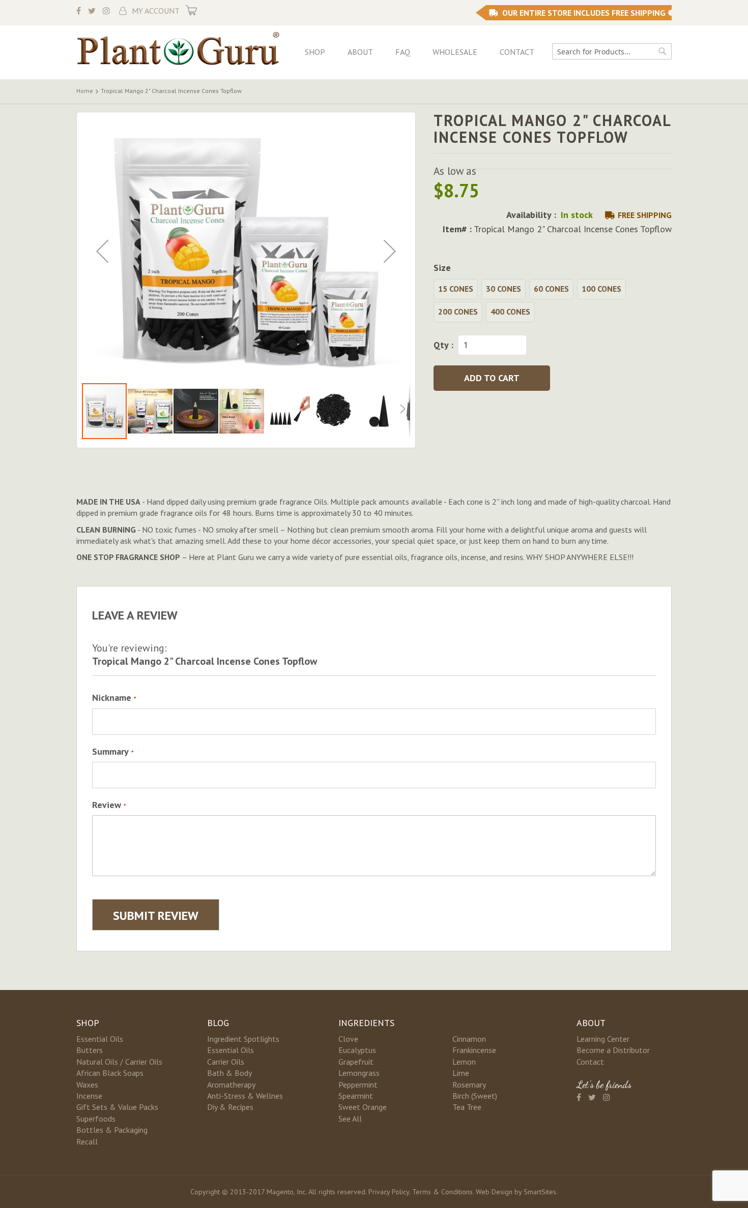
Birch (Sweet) (474, 1096)
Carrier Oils (225, 1062)
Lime (460, 1073)
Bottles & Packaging (112, 1130)
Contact (517, 52)
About (360, 52)
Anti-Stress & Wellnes (245, 1096)
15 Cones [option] (455, 289)
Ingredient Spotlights (243, 1039)
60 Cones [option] (551, 289)
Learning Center (603, 1039)
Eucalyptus (357, 1050)
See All (350, 1118)
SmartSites (540, 1191)
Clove (348, 1039)
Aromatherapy (231, 1084)
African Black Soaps (109, 1073)
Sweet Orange (362, 1107)
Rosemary (469, 1084)
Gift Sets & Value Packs (117, 1107)
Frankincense (474, 1050)
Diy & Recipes (230, 1107)
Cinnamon (469, 1039)
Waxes (87, 1084)
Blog (218, 1023)
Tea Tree (466, 1107)
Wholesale (455, 52)
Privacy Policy (388, 1191)
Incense (89, 1096)
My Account (156, 11)
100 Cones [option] (601, 289)
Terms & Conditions (442, 1191)
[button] (102, 251)
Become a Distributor (613, 1050)
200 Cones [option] (458, 311)
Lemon (464, 1062)
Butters (89, 1050)
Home (84, 91)
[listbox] (553, 302)
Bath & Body (229, 1073)
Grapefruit (355, 1062)
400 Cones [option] (510, 311)
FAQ (402, 52)
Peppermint (358, 1084)
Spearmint (355, 1096)
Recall (87, 1141)
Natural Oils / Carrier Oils (119, 1062)
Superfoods (96, 1118)
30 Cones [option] (503, 289)
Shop (315, 52)
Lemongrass (359, 1073)
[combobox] (612, 51)
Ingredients (366, 1023)
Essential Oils (99, 1039)
